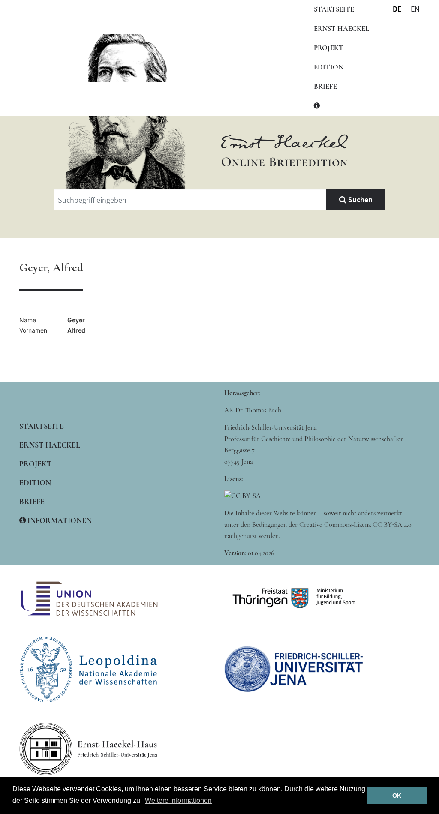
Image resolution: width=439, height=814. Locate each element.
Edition (328, 67)
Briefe (325, 86)
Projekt (328, 48)
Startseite (334, 9)
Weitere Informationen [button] (178, 800)
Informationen (59, 520)
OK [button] (396, 795)
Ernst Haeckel (341, 28)
